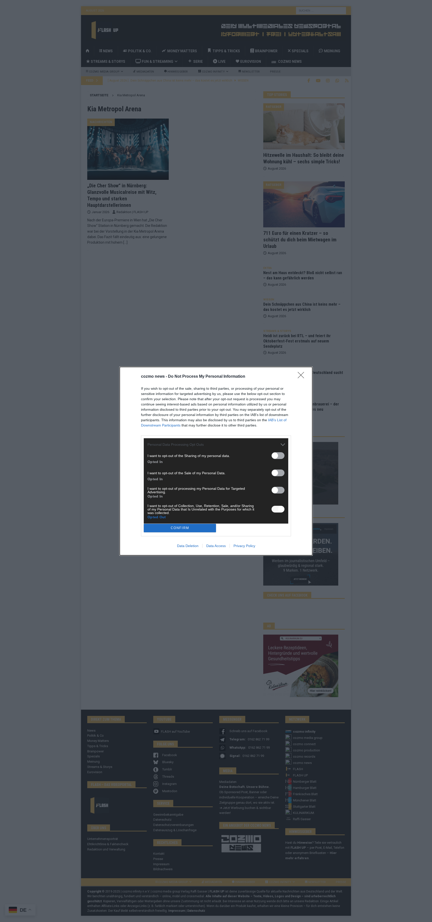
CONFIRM (180, 528)
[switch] (278, 455)
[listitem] (216, 444)
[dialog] (216, 461)
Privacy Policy (244, 546)
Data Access (216, 546)
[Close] (302, 376)
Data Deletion (187, 546)
